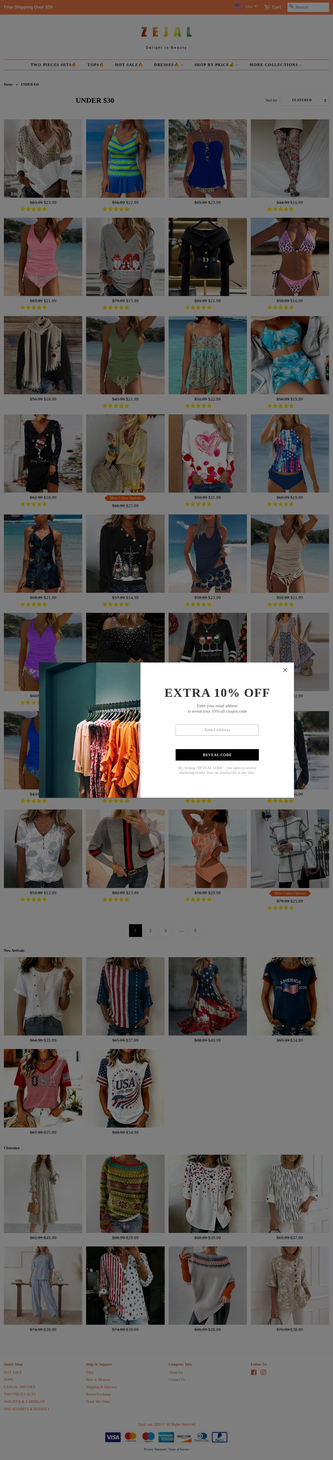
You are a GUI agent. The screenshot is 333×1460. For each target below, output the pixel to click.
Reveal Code (217, 755)
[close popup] (285, 670)
